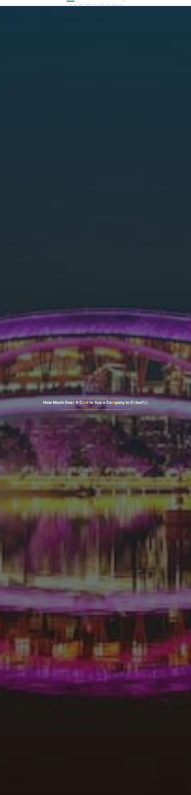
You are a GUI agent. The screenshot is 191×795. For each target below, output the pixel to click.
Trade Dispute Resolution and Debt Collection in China (107, 398)
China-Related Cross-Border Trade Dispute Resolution (84, 398)
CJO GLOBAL (70, 1)
